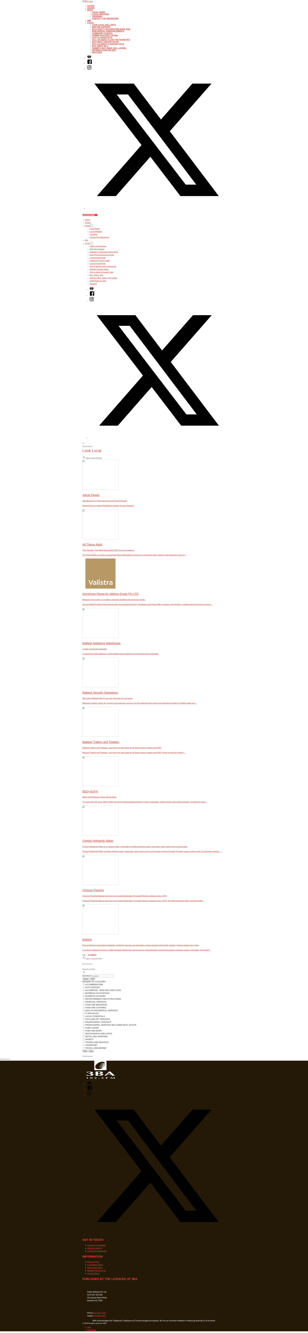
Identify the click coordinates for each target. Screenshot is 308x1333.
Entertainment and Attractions (103, 999)
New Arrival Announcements (108, 31)
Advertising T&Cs (94, 1268)
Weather (97, 52)
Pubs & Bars (92, 1028)
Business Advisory (95, 996)
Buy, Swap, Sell (100, 46)
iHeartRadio (91, 1330)
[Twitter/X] (156, 208)
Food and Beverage (96, 1005)
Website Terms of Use (96, 1271)
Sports (89, 1039)
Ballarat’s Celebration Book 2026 (111, 29)
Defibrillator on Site (104, 50)
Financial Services (95, 1002)
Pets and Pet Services (97, 1019)
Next (93, 955)
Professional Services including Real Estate (110, 1025)
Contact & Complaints (96, 1245)
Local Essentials (95, 1016)
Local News (98, 12)
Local (90, 23)
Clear (92, 979)
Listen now (88, 215)
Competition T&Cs (95, 1265)
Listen (90, 6)
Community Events (102, 33)
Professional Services (98, 1022)
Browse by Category (94, 982)
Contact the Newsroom (105, 19)
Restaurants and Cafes (98, 1034)
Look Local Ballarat (104, 25)
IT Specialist (92, 1013)
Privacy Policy (93, 1262)
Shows (91, 8)
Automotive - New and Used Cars (103, 990)
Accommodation (94, 985)
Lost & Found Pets (102, 38)
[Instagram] (89, 69)
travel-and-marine (95, 1048)
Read (90, 10)
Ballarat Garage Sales (105, 42)
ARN (89, 1327)
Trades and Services (97, 1042)
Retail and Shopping (96, 1037)
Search (86, 976)
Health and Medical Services (101, 1011)
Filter (85, 1051)
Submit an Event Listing (105, 35)
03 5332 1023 (100, 1316)
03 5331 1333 (100, 1313)
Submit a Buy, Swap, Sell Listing (109, 48)
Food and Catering (95, 1008)
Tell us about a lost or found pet (111, 40)
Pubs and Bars (93, 1031)
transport (91, 1045)
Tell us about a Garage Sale (108, 44)
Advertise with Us (94, 1248)
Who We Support (101, 27)
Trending (97, 16)
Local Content (93, 1273)
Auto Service (92, 987)
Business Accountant (97, 993)
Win (89, 21)
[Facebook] (89, 63)
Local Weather (100, 14)
